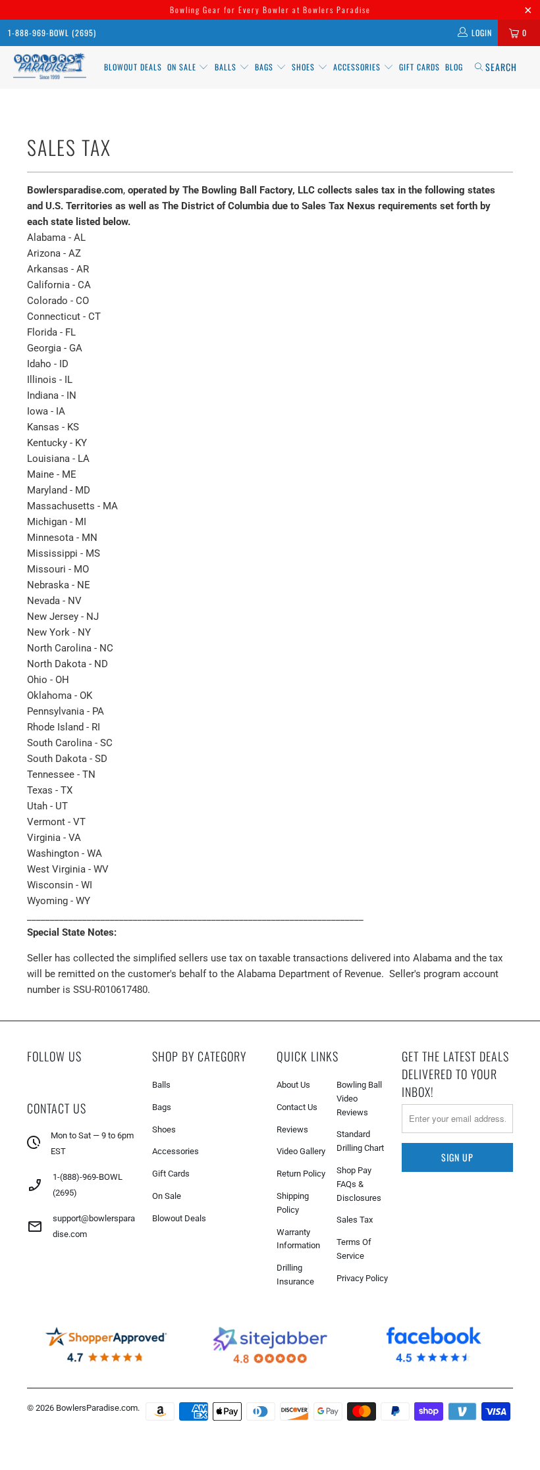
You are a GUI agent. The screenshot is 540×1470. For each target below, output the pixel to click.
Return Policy (301, 1174)
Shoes (304, 66)
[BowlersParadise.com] (49, 67)
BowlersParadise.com (97, 1408)
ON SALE (183, 66)
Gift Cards (419, 66)
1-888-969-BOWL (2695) (52, 32)
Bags (265, 66)
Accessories (358, 66)
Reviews (292, 1129)
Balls (227, 66)
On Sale (166, 1196)
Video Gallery (301, 1151)
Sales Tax (355, 1220)
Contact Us (297, 1107)
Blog (454, 66)
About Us (293, 1085)
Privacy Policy (362, 1278)
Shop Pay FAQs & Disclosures (359, 1184)
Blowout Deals (133, 66)
